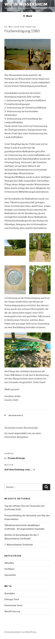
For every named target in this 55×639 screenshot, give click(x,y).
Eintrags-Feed (11, 599)
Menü (29, 16)
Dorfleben (9, 569)
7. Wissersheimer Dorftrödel (18, 544)
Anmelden (9, 593)
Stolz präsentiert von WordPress (20, 632)
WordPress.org (12, 611)
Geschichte (16, 415)
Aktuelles (9, 563)
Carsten (30, 27)
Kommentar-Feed (13, 605)
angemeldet (20, 433)
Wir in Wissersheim (26, 4)
